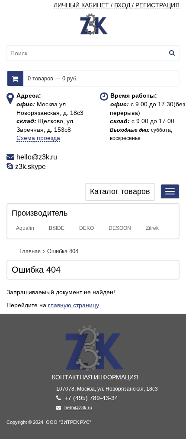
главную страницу (73, 305)
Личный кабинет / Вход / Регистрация (117, 5)
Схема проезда (38, 137)
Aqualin (25, 228)
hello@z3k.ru (78, 407)
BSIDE (56, 228)
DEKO (86, 228)
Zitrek (152, 228)
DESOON (120, 228)
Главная (30, 251)
